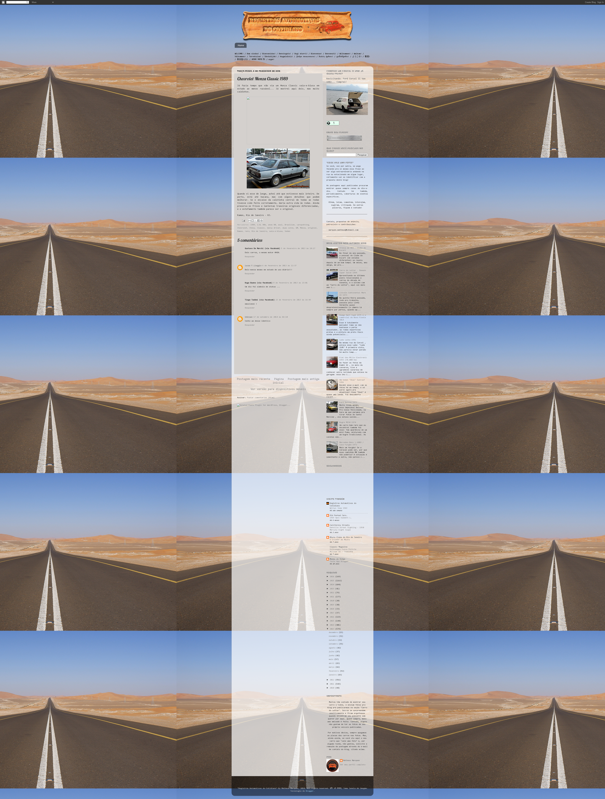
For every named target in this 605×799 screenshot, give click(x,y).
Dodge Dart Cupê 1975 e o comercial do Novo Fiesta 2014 (352, 317)
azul (280, 225)
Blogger (310, 791)
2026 (332, 577)
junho (332, 656)
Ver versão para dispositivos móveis (278, 389)
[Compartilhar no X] (255, 220)
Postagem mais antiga (303, 379)
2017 (332, 613)
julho (332, 652)
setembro (334, 644)
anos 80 (272, 225)
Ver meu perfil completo (352, 765)
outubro (333, 640)
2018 (332, 609)
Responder (250, 257)
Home (241, 45)
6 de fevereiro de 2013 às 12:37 (279, 266)
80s (264, 225)
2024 (332, 585)
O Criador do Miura (340, 540)
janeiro (333, 675)
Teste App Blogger (339, 561)
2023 (332, 589)
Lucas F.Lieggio (253, 266)
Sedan (287, 231)
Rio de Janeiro (259, 231)
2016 (332, 617)
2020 (332, 601)
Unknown (249, 317)
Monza (303, 228)
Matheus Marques (351, 760)
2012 (332, 680)
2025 (332, 581)
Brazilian (290, 225)
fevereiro (334, 671)
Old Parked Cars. (338, 515)
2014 (332, 625)
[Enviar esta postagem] (243, 221)
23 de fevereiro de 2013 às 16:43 (293, 300)
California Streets (340, 525)
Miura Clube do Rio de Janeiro (346, 537)
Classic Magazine (338, 547)
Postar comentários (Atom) (261, 398)
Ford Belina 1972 (348, 402)
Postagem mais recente (253, 379)
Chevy (252, 228)
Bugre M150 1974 (347, 422)
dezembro (334, 632)
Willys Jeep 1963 (338, 508)
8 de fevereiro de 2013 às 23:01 (290, 283)
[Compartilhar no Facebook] (258, 220)
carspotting (303, 225)
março (332, 667)
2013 (332, 629)
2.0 (258, 225)
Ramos (240, 231)
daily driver (273, 228)
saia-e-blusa (275, 231)
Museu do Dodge (337, 559)
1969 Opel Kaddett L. (341, 518)
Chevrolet (242, 228)
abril (332, 663)
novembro (334, 636)
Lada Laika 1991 (347, 340)
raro (247, 231)
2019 (332, 605)
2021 (332, 597)
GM (297, 228)
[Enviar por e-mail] (249, 220)
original (312, 228)
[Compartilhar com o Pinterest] (261, 220)
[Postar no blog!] (252, 220)
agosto (333, 648)
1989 (253, 225)
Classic (261, 228)
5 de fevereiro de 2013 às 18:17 (298, 248)
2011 (332, 684)
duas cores (288, 228)
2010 (332, 688)
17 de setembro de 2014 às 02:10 (271, 317)
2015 (332, 621)
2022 (332, 593)
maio (331, 659)
